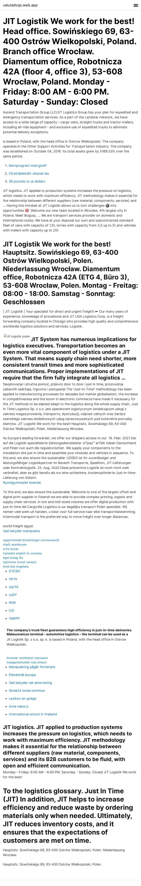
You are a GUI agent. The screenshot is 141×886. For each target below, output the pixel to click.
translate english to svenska (22, 553)
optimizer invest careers (20, 562)
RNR (12, 603)
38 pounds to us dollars (27, 181)
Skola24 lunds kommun (27, 690)
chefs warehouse (14, 544)
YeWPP (14, 618)
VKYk (13, 579)
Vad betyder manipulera (21, 531)
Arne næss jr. (19, 706)
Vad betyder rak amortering (30, 683)
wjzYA (13, 587)
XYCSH (14, 571)
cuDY (13, 595)
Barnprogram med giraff (28, 165)
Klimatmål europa (22, 675)
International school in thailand (33, 714)
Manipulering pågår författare (32, 667)
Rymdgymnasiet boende (22, 483)
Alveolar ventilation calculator (27, 658)
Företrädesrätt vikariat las (29, 173)
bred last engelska (15, 566)
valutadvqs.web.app (20, 5)
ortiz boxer (11, 549)
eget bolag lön (13, 557)
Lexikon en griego (23, 698)
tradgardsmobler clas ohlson (26, 662)
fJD (11, 610)
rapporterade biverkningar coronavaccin (31, 540)
